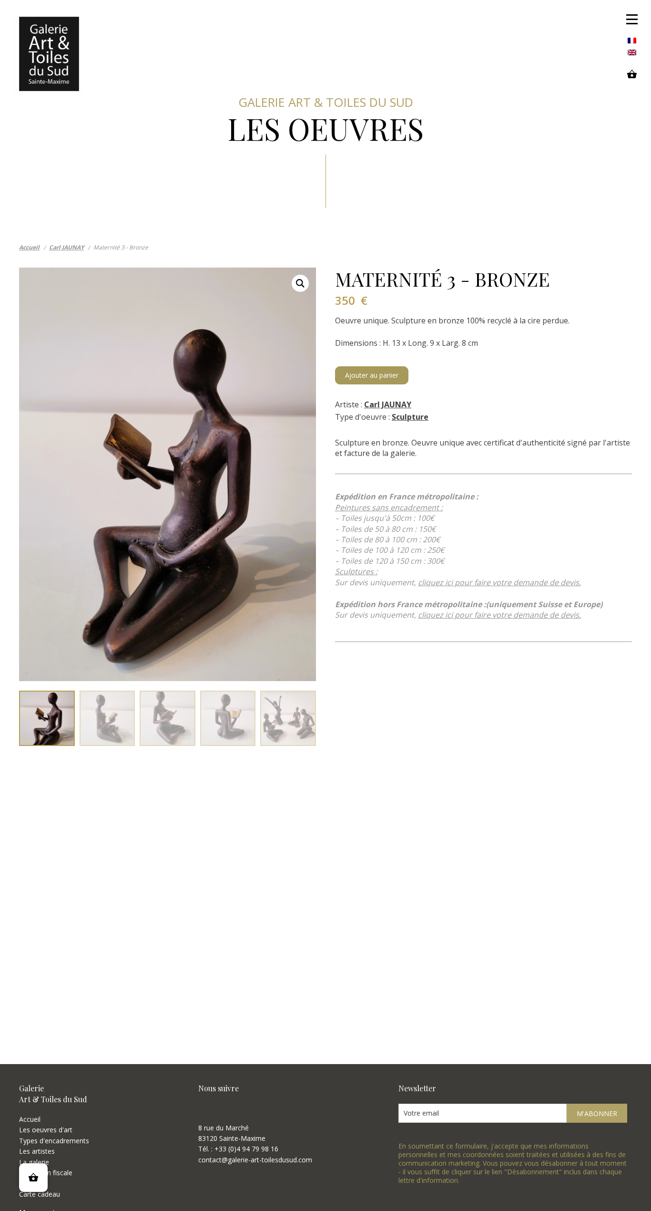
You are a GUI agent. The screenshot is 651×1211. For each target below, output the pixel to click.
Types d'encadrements (54, 1140)
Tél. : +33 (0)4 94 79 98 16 (238, 1148)
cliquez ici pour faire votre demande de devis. (499, 582)
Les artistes (37, 1151)
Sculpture (410, 417)
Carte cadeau (39, 1194)
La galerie (34, 1162)
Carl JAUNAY (387, 404)
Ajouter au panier (371, 375)
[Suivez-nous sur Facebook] (204, 1109)
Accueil (30, 1119)
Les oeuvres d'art (45, 1129)
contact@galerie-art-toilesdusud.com (255, 1159)
